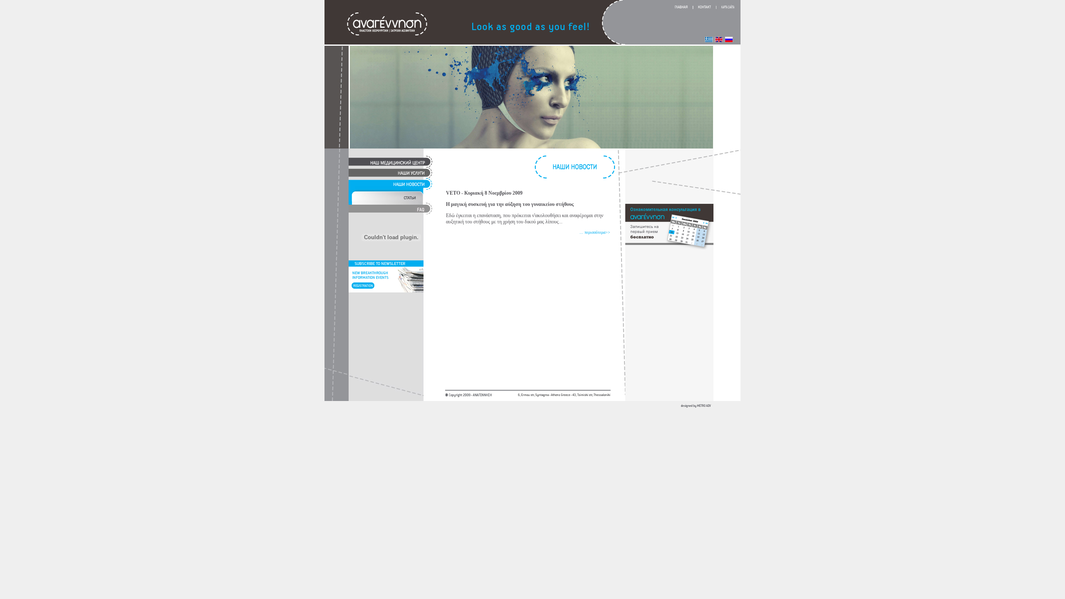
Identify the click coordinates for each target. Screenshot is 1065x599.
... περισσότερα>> (595, 232)
